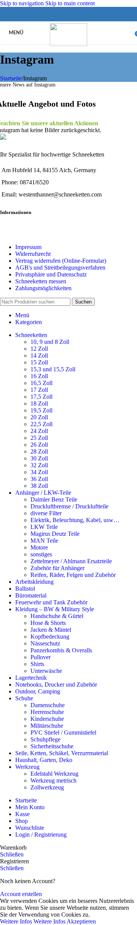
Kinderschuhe (47, 719)
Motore (39, 547)
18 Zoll (39, 403)
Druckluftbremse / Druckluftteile (69, 506)
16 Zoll (39, 376)
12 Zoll (39, 348)
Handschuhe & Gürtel (56, 616)
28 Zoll (39, 451)
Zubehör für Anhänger (57, 568)
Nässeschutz (45, 643)
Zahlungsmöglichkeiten (43, 288)
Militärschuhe (46, 725)
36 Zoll (39, 479)
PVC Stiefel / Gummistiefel (63, 732)
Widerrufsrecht (33, 254)
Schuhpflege (45, 739)
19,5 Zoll (41, 410)
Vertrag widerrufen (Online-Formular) (60, 260)
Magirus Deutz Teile (55, 533)
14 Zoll (39, 355)
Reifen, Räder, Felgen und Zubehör (73, 575)
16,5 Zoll (41, 383)
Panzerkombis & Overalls (61, 650)
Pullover (40, 657)
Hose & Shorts (48, 623)
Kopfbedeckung (49, 636)
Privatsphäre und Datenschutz (51, 274)
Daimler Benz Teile (53, 499)
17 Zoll (39, 390)
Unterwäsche (46, 671)
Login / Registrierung (41, 834)
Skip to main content (70, 3)
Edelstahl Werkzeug (54, 773)
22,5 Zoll (41, 424)
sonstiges (41, 554)
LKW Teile (44, 527)
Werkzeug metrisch (53, 780)
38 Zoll (39, 485)
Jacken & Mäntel (50, 629)
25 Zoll (39, 438)
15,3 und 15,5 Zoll (52, 369)
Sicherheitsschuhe (51, 746)
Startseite (11, 78)
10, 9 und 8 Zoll (49, 342)
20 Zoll (39, 417)
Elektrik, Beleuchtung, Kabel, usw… (74, 520)
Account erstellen (21, 894)
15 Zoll (39, 362)
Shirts (37, 664)
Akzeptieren (81, 921)
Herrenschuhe (47, 712)
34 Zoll (39, 472)
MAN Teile (44, 540)
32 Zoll (39, 465)
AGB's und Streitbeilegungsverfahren (60, 267)
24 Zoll (39, 431)
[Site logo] (68, 44)
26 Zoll (39, 444)
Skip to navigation (22, 3)
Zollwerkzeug (47, 787)
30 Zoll (39, 458)
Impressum (28, 247)
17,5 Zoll (41, 396)
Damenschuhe (47, 705)
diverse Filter (46, 513)
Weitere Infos (32, 921)
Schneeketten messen (40, 281)
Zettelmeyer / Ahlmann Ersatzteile (71, 561)
